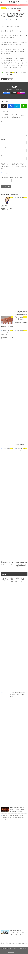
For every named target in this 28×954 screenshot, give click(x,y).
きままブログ (14, 2)
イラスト (3, 8)
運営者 (4, 948)
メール (3, 147)
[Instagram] (21, 93)
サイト (3, 156)
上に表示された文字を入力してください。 (12, 177)
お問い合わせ (23, 948)
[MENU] (1, 2)
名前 (3, 139)
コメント (4, 121)
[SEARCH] (26, 2)
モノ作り (11, 79)
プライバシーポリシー (13, 948)
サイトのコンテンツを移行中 (14, 4)
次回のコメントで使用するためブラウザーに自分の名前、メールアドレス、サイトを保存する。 (14, 166)
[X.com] (14, 93)
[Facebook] (6, 93)
